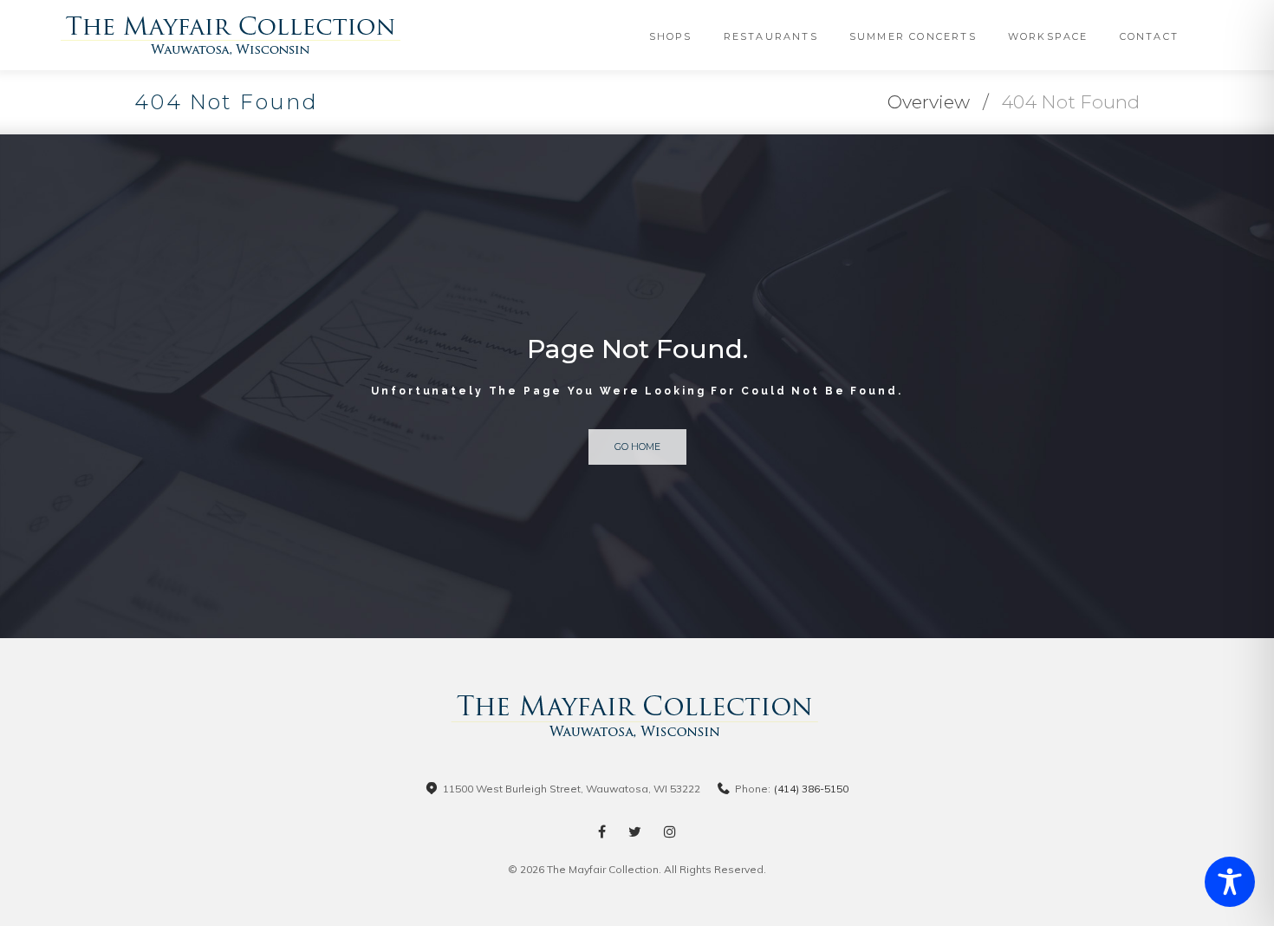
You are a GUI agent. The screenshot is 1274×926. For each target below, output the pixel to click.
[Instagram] (670, 831)
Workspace (1048, 36)
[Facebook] (602, 831)
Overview (928, 102)
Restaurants (771, 36)
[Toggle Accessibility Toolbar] (1230, 882)
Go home (637, 446)
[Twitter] (634, 831)
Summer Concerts (913, 36)
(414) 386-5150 (811, 788)
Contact (1149, 36)
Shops (670, 36)
